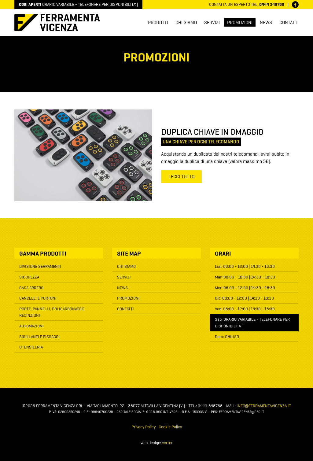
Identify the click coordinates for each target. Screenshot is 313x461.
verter (167, 443)
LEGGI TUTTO (181, 177)
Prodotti (158, 22)
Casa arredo (31, 288)
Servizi (212, 22)
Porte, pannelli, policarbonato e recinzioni (51, 312)
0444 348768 (271, 4)
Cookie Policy (170, 427)
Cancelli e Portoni (38, 298)
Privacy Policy (143, 427)
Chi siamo (186, 22)
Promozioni (239, 22)
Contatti (289, 22)
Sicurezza (29, 277)
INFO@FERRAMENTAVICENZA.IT (264, 406)
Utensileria (31, 347)
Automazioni (31, 326)
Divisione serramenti (40, 266)
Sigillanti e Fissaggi (39, 337)
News (266, 22)
